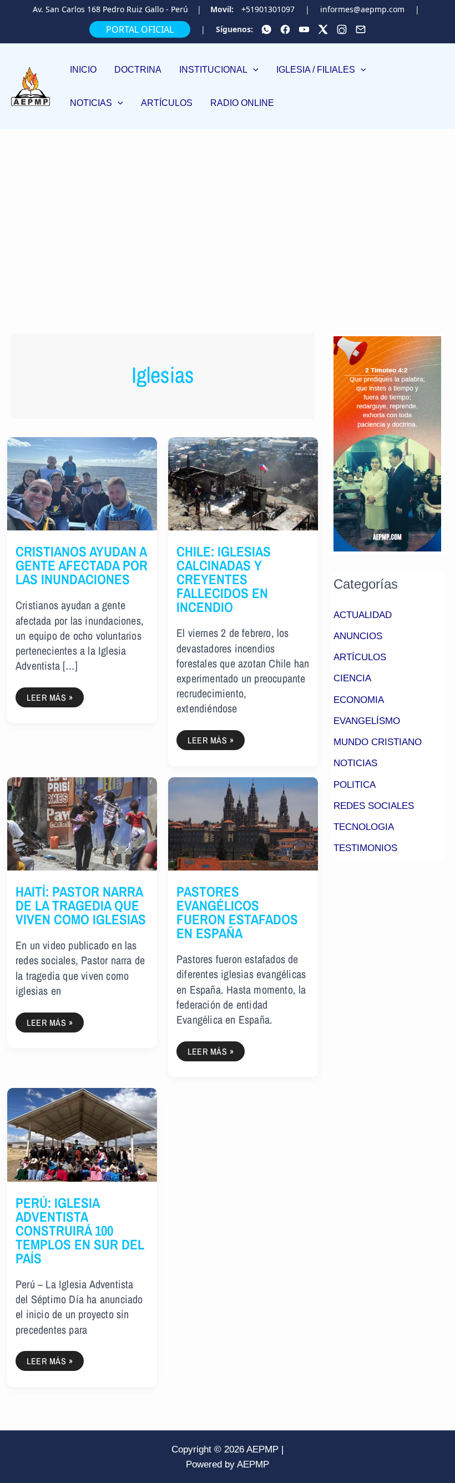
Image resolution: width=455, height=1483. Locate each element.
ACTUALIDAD (362, 615)
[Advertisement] (227, 212)
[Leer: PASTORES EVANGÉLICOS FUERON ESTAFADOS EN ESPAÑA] (243, 823)
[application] (253, 69)
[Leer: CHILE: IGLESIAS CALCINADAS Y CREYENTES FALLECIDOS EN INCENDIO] (243, 483)
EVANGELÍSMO (366, 721)
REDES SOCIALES (373, 806)
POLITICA (354, 785)
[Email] (360, 29)
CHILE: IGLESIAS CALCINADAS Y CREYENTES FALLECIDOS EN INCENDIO (223, 579)
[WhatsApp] (266, 29)
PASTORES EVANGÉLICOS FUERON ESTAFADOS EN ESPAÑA (237, 912)
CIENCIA (352, 678)
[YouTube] (304, 29)
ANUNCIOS (357, 636)
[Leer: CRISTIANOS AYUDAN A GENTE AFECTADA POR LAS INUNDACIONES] (82, 483)
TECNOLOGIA (363, 827)
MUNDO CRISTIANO (377, 742)
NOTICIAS (355, 763)
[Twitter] (322, 29)
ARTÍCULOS (359, 657)
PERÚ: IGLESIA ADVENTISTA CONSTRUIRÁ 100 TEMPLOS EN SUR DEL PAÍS (80, 1230)
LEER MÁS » (55, 695)
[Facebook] (285, 29)
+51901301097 (268, 9)
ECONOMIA (358, 700)
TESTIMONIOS (365, 848)
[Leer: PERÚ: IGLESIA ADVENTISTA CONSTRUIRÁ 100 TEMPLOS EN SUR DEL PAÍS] (82, 1134)
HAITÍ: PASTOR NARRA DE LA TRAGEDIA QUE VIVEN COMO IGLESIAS (81, 905)
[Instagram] (341, 29)
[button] (218, 70)
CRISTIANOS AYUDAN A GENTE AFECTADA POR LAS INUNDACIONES (82, 565)
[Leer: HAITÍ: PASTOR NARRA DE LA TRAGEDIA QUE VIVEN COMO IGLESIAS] (82, 823)
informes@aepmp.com (362, 9)
